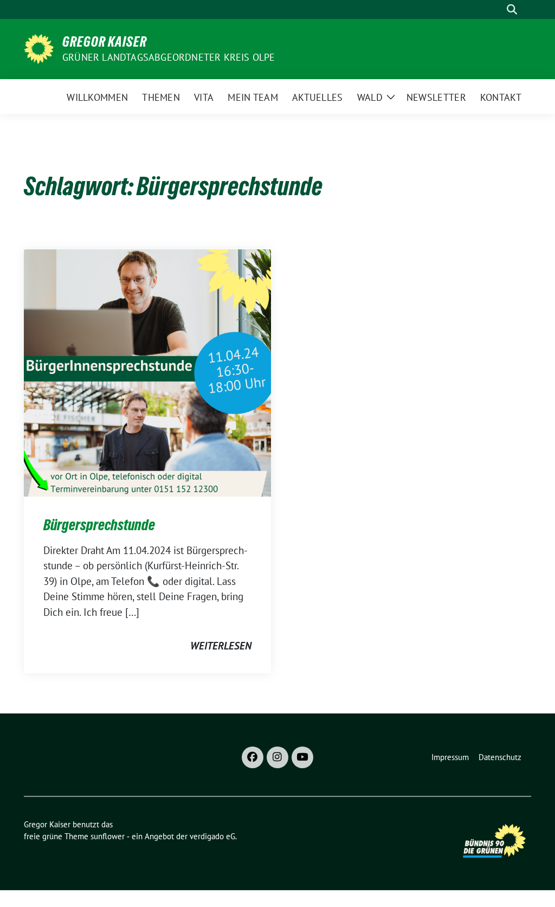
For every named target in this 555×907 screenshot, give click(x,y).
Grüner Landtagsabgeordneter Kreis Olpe (168, 57)
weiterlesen (220, 645)
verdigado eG (212, 836)
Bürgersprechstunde (99, 524)
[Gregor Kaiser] (39, 47)
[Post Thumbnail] (147, 371)
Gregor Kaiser (104, 42)
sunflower (108, 836)
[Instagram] (277, 757)
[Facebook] (252, 757)
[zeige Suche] (511, 9)
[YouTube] (302, 757)
